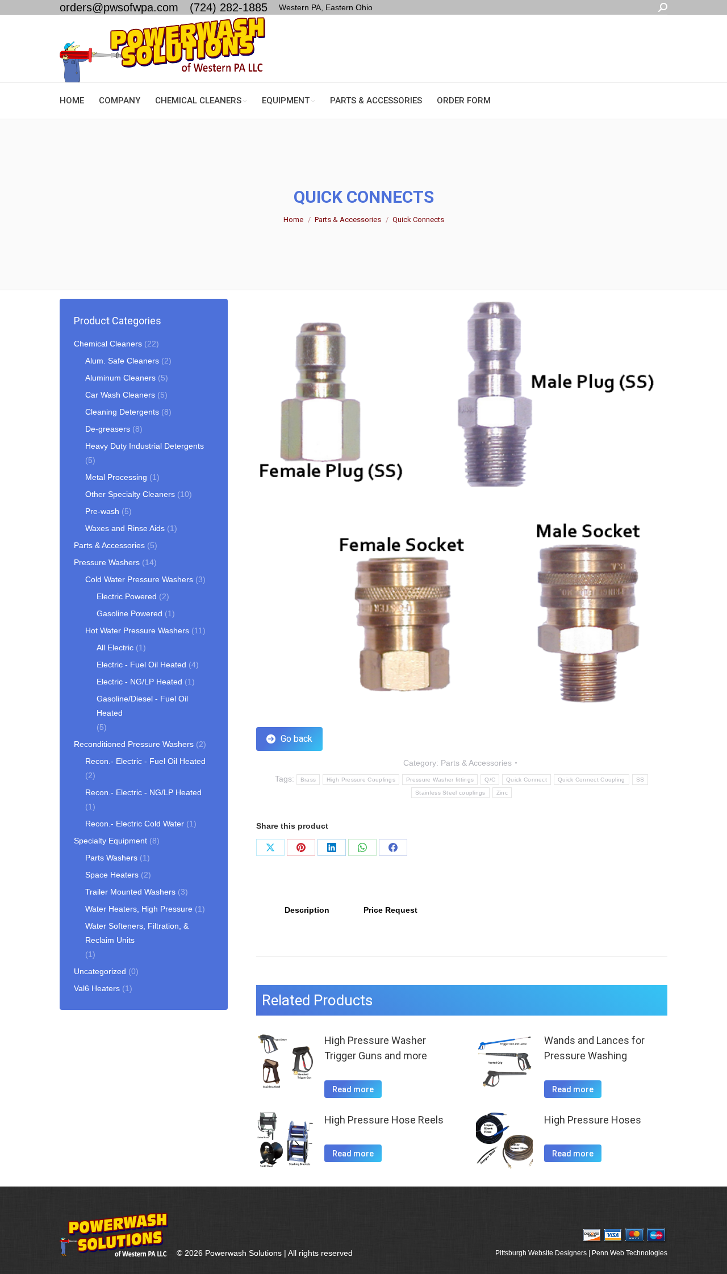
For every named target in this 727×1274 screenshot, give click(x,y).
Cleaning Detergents (122, 411)
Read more (353, 1089)
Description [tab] (307, 909)
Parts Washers (111, 857)
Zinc (502, 793)
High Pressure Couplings (361, 779)
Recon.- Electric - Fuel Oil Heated (145, 761)
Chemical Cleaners (108, 343)
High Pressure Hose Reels (384, 1120)
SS (640, 779)
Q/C (489, 779)
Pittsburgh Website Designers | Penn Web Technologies (581, 1253)
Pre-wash (102, 511)
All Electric (115, 647)
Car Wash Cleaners (120, 394)
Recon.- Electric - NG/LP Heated (143, 792)
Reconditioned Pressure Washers (134, 744)
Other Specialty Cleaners (130, 494)
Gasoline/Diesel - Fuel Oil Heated (142, 705)
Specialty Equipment (110, 840)
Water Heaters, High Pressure (139, 908)
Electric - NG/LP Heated (139, 681)
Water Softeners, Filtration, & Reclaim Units (137, 933)
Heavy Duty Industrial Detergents (144, 445)
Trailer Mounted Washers (130, 891)
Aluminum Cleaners (120, 377)
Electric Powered (127, 596)
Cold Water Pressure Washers (139, 579)
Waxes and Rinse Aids (125, 528)
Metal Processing (116, 477)
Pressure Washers (107, 562)
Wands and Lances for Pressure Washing (594, 1048)
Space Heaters (112, 874)
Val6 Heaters (97, 988)
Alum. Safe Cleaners (122, 360)
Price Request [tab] (390, 909)
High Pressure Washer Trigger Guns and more (375, 1048)
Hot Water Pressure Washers (137, 630)
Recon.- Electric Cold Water (134, 823)
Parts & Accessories (476, 762)
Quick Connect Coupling (591, 779)
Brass (308, 779)
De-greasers (107, 428)
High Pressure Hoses (592, 1120)
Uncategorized (100, 971)
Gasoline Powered (129, 613)
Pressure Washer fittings (440, 779)
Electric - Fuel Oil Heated (141, 664)
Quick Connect (526, 779)
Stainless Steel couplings (450, 793)
